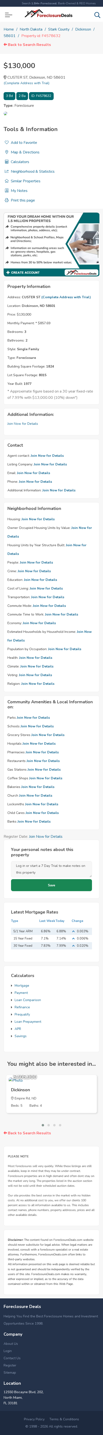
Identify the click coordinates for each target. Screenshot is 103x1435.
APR (18, 1029)
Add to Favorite (23, 142)
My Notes (19, 190)
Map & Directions (25, 152)
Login (8, 1351)
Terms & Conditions (64, 1419)
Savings (21, 1036)
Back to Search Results (29, 44)
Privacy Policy (34, 1419)
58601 (10, 35)
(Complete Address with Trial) (26, 83)
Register (10, 1365)
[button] (43, 1125)
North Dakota (31, 29)
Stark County (58, 29)
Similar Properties (25, 181)
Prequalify (22, 1014)
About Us (11, 1343)
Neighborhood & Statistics (32, 171)
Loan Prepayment (28, 1021)
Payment (21, 993)
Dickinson (83, 29)
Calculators (19, 162)
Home (9, 29)
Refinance (22, 1007)
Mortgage (22, 985)
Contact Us (12, 1358)
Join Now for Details (22, 423)
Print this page (22, 200)
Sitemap (10, 1372)
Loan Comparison (28, 1000)
